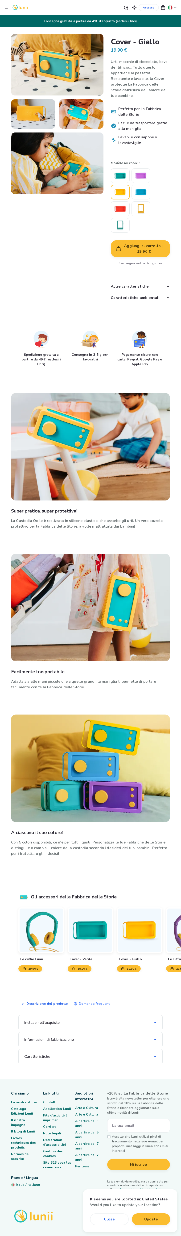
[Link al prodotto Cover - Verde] (90, 930)
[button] (134, 7)
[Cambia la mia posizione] (172, 7)
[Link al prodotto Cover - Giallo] (140, 930)
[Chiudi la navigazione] (6, 7)
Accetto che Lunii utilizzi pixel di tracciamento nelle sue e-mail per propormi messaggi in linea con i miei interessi (140, 1143)
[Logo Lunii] (20, 7)
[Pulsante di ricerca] (126, 7)
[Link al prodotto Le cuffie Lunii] (41, 930)
